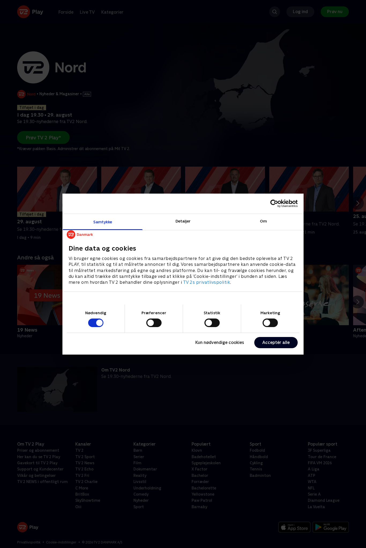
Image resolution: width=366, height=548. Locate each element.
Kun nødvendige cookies (219, 342)
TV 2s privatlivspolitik (206, 282)
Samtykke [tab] (102, 221)
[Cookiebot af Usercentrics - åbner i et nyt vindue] (274, 204)
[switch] (154, 323)
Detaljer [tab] (183, 221)
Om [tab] (263, 221)
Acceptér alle (276, 342)
